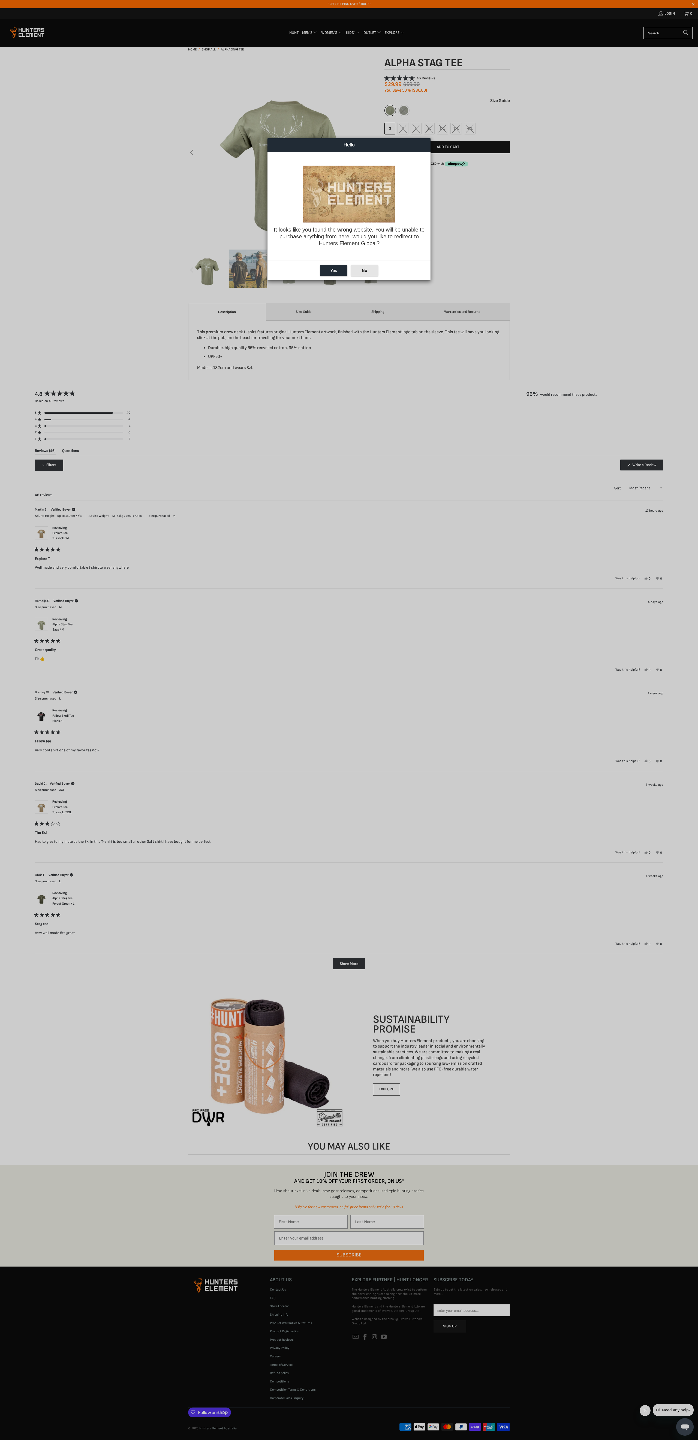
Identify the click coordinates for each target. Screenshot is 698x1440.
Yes (333, 270)
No (364, 270)
